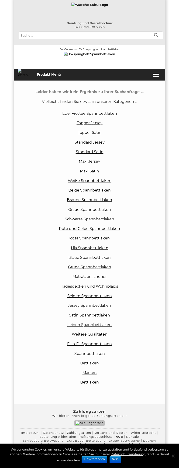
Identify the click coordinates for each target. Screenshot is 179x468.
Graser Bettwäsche (124, 440)
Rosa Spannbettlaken (89, 238)
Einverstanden (94, 459)
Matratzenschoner (89, 276)
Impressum (30, 432)
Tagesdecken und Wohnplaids (89, 286)
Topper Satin (89, 132)
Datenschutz (53, 432)
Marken (90, 372)
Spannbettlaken (89, 353)
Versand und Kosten (111, 432)
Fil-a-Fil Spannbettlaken (89, 344)
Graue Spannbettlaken (89, 209)
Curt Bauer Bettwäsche (86, 440)
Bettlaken (89, 363)
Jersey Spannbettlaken (89, 305)
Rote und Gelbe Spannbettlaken (89, 228)
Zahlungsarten (79, 432)
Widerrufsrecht (143, 432)
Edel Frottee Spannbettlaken (89, 113)
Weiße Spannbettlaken (89, 180)
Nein (115, 459)
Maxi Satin (89, 171)
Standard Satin (89, 152)
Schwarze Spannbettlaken (89, 219)
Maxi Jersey (89, 161)
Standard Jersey (90, 142)
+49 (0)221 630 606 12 (89, 27)
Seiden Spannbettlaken (89, 296)
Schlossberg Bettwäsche (43, 440)
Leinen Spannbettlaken (89, 325)
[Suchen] (157, 35)
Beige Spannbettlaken (89, 190)
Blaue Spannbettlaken (90, 257)
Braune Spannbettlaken (89, 200)
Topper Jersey (90, 123)
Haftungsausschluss (96, 436)
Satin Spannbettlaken (89, 315)
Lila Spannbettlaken (89, 248)
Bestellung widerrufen (57, 436)
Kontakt (132, 436)
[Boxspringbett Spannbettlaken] (89, 5)
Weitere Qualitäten (89, 334)
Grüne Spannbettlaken (89, 267)
